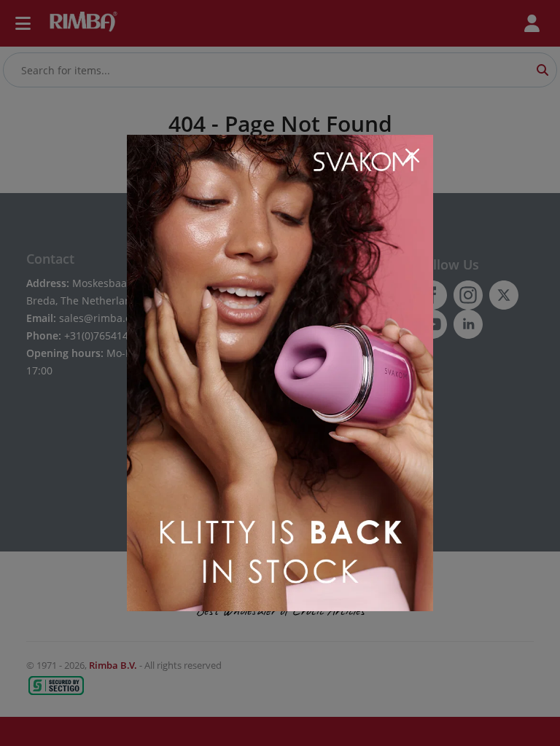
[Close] (412, 156)
